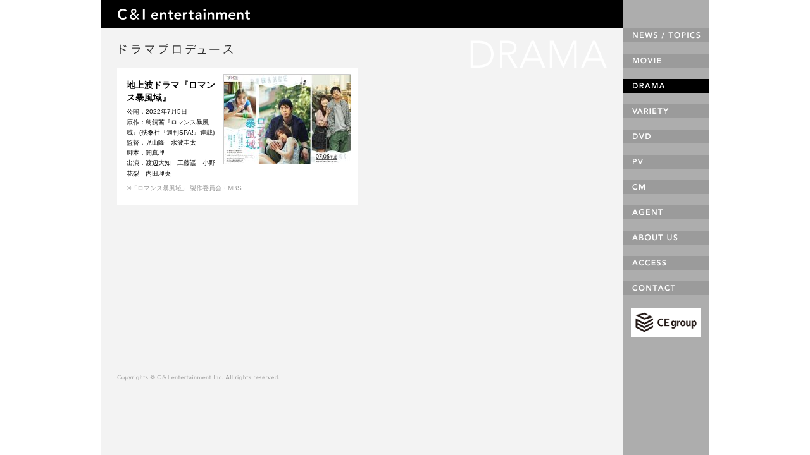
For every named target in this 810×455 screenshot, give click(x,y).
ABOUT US (666, 238)
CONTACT (666, 288)
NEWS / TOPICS (666, 35)
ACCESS (666, 263)
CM (666, 187)
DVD (666, 136)
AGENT (666, 212)
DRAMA (666, 86)
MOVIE (666, 61)
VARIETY (666, 111)
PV (666, 162)
